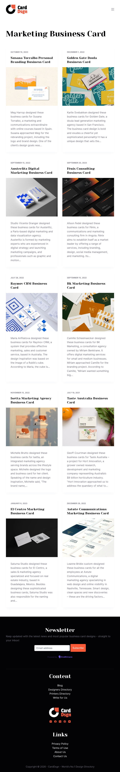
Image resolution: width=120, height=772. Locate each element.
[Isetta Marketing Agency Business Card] (32, 427)
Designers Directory (60, 689)
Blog (60, 685)
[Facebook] (55, 721)
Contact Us (60, 756)
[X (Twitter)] (60, 721)
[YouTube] (69, 721)
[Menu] (112, 9)
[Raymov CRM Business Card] (32, 312)
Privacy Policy (60, 743)
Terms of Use (60, 747)
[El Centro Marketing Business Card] (32, 538)
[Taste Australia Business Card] (88, 427)
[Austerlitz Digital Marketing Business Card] (32, 197)
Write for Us (60, 697)
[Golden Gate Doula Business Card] (88, 86)
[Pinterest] (65, 721)
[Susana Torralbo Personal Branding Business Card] (32, 86)
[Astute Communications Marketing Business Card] (88, 538)
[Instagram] (51, 721)
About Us (60, 751)
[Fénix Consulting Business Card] (88, 197)
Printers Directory (60, 693)
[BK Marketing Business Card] (88, 312)
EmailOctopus (66, 657)
